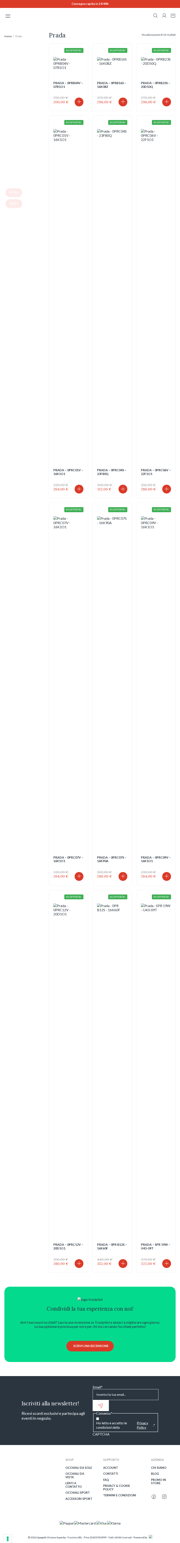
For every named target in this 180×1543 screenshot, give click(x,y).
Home (8, 36)
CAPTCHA (101, 1434)
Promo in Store (158, 1481)
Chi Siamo (158, 1467)
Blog (155, 1473)
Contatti (110, 1473)
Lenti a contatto (73, 1485)
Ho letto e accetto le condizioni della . (125, 1425)
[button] (155, 16)
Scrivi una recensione (90, 1346)
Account (110, 1467)
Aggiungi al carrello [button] (79, 102)
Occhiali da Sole (78, 1467)
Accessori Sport (78, 1498)
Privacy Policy (142, 1425)
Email (98, 1387)
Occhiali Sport (77, 1492)
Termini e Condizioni (119, 1495)
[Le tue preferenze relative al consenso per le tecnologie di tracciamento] (8, 1539)
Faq (106, 1480)
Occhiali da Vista (74, 1475)
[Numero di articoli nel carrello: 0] (173, 15)
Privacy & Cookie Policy (116, 1487)
